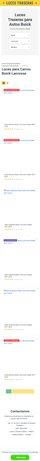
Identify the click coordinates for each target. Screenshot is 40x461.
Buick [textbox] (13, 35)
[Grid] (4, 83)
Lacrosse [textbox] (14, 41)
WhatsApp (21, 457)
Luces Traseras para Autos (11, 63)
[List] (8, 83)
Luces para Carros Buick (10, 66)
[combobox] (20, 35)
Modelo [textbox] (14, 47)
